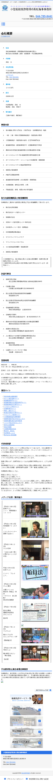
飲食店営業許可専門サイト (13, 412)
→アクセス (9, 75)
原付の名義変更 (9, 425)
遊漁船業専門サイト (11, 400)
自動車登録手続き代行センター (14, 418)
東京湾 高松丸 (9, 431)
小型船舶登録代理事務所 (12, 416)
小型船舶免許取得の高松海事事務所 (26, 9)
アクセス (26, 721)
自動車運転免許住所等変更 (13, 421)
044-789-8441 (44, 16)
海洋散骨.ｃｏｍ (9, 433)
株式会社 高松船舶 (10, 435)
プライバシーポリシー (15, 779)
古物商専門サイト (10, 408)
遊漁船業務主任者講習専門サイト (15, 402)
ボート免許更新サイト (11, 398)
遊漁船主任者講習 (26, 743)
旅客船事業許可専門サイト (13, 404)
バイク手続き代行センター (13, 423)
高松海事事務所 (25, 773)
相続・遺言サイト (10, 410)
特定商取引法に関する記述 (39, 779)
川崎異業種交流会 (10, 429)
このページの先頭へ (43, 690)
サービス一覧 (26, 699)
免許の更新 (26, 710)
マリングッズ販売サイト (12, 414)
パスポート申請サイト (11, 406)
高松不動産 (8, 427)
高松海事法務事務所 (11, 396)
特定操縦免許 (26, 732)
